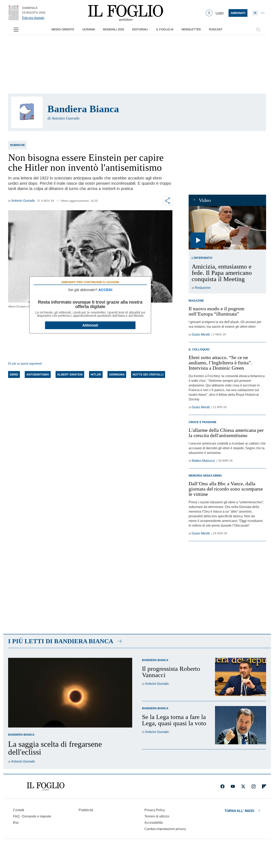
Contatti (18, 810)
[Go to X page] (243, 786)
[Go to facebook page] (222, 786)
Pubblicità (86, 810)
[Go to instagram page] (253, 786)
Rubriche (17, 145)
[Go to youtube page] (233, 786)
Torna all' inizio (239, 811)
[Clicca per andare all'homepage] (45, 786)
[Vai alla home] (125, 13)
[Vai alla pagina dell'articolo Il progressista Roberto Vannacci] (240, 677)
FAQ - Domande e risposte (32, 816)
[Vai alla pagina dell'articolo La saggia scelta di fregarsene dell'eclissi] (70, 693)
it (255, 13)
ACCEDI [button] (105, 290)
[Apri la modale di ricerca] (258, 30)
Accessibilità (153, 822)
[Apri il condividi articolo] (167, 200)
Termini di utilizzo (156, 816)
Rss (16, 822)
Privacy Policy (154, 810)
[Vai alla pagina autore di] (27, 112)
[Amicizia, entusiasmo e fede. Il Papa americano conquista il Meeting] (227, 228)
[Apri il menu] (16, 30)
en (262, 13)
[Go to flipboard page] (264, 786)
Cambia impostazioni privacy (165, 829)
